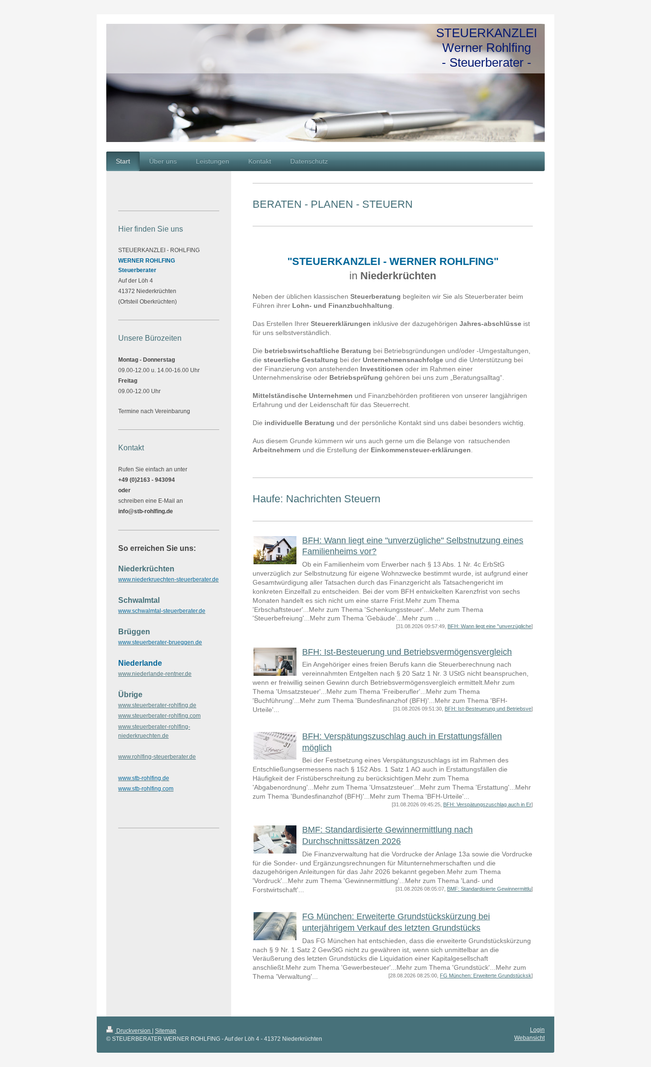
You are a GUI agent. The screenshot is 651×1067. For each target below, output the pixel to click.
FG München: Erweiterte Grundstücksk (485, 975)
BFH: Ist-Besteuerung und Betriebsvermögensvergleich (407, 652)
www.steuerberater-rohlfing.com (159, 715)
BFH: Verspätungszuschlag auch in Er (487, 804)
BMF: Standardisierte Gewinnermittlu (489, 889)
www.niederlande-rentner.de (155, 674)
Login (537, 1029)
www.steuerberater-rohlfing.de (157, 705)
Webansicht (529, 1038)
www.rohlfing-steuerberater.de (157, 756)
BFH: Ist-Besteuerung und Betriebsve (488, 708)
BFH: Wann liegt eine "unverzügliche (489, 626)
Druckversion (133, 1030)
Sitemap (165, 1030)
